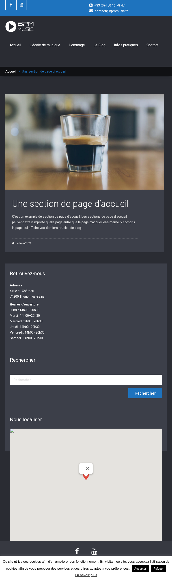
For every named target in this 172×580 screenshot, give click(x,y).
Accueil (15, 45)
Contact (152, 45)
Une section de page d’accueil (70, 204)
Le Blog (99, 45)
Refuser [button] (158, 568)
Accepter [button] (140, 568)
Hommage (77, 45)
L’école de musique (45, 45)
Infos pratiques (126, 45)
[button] (86, 481)
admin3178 (23, 243)
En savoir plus (86, 575)
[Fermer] (87, 468)
